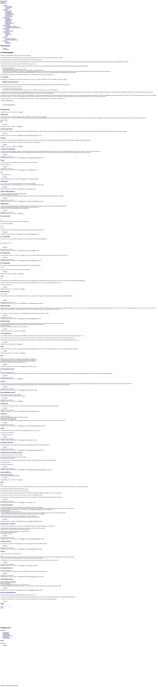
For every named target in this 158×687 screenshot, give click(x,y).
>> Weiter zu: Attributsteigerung (6, 100)
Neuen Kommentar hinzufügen (9, 104)
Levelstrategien (6, 633)
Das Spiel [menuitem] (5, 5)
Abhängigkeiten (4, 203)
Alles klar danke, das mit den (7, 523)
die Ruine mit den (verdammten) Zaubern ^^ (11, 452)
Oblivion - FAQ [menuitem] (6, 28)
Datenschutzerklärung (9, 685)
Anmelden (5, 645)
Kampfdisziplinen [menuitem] (8, 19)
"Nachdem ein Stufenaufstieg (7, 149)
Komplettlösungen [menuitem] (6, 25)
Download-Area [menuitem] (6, 32)
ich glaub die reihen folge (6, 442)
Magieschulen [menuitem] (8, 20)
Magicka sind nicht (5, 305)
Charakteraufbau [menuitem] (8, 7)
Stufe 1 (2, 346)
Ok (1, 172)
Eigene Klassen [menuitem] (8, 15)
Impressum (2, 685)
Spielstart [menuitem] (7, 29)
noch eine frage (4, 403)
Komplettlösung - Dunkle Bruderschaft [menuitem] (13, 27)
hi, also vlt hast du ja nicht (7, 368)
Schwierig (2, 138)
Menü (1, 630)
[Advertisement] (37, 617)
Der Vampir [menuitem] (7, 24)
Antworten (5, 124)
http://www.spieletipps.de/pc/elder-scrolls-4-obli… (10, 475)
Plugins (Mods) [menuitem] (8, 34)
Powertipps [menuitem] (5, 9)
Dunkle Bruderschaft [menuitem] (9, 23)
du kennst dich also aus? (6, 568)
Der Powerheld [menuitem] (8, 10)
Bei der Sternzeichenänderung (8, 592)
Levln (1, 276)
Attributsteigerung (6, 634)
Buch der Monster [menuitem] (8, 16)
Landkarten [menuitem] (7, 33)
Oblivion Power (3, 3)
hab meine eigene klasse (6, 129)
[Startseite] (2, 2)
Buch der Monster (6, 638)
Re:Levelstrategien (5, 321)
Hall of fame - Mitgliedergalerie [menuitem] (11, 39)
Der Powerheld (6, 632)
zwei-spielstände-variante (6, 579)
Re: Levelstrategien (5, 216)
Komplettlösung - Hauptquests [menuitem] (11, 26)
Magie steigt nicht (4, 291)
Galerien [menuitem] (4, 37)
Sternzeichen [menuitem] (7, 18)
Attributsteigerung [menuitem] (8, 13)
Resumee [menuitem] (7, 8)
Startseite (4, 48)
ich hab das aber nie (5, 541)
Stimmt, (2, 160)
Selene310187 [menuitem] (8, 43)
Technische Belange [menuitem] (9, 30)
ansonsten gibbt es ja (5, 472)
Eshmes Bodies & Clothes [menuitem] (10, 38)
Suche (1, 606)
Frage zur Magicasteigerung (7, 191)
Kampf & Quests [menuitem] (8, 6)
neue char (2, 381)
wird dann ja (3, 413)
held (1, 355)
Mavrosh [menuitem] (7, 41)
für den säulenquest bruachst (7, 392)
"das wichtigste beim (5, 333)
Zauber (2, 428)
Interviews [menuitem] (5, 40)
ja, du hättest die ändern (6, 504)
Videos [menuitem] (6, 35)
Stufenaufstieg (4, 114)
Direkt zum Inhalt (3, 1)
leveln (1, 482)
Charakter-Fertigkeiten (7, 635)
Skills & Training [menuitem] (6, 17)
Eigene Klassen (6, 636)
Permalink (21, 112)
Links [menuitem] (6, 36)
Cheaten (2, 551)
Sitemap (16, 685)
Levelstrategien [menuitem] (8, 12)
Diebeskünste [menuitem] (8, 22)
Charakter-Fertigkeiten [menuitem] (9, 14)
